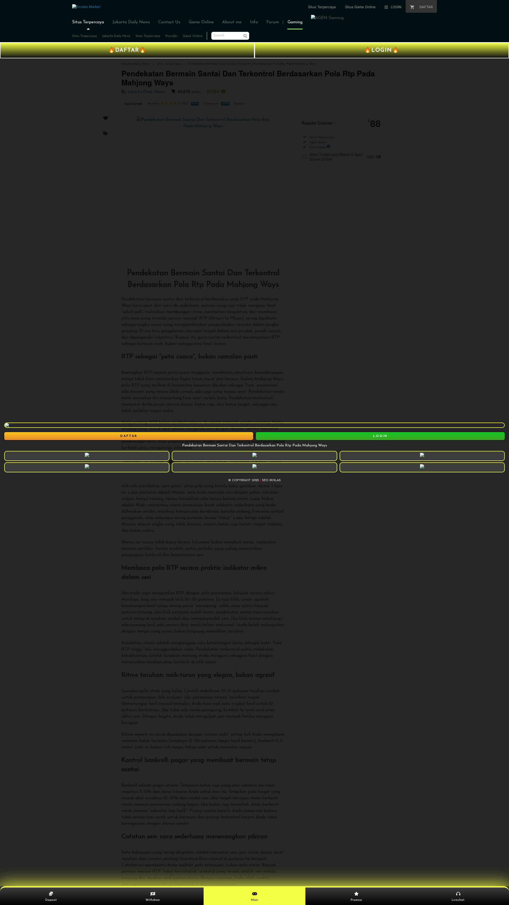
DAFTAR (128, 436)
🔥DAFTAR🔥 (127, 50)
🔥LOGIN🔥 (381, 50)
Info (254, 22)
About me (232, 22)
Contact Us (169, 22)
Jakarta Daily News (131, 22)
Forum (272, 22)
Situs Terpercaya (88, 22)
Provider (171, 36)
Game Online (201, 22)
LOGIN (380, 436)
